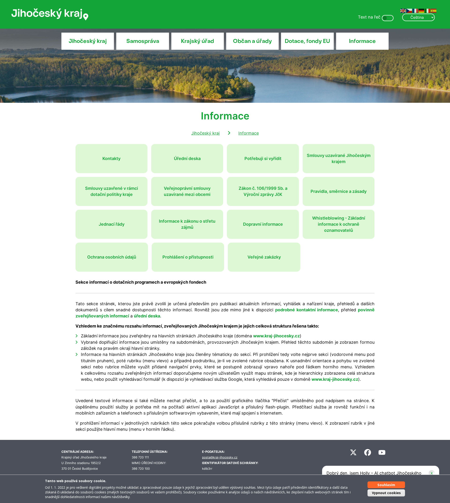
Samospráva (142, 41)
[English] (403, 10)
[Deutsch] (422, 10)
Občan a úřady (252, 41)
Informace (362, 41)
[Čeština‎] (409, 10)
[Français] (415, 10)
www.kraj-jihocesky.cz (276, 335)
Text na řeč (369, 17)
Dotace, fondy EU (307, 41)
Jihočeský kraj (88, 41)
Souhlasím (386, 485)
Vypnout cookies (386, 493)
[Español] (434, 10)
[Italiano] (428, 10)
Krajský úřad (197, 41)
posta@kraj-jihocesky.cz (219, 457)
